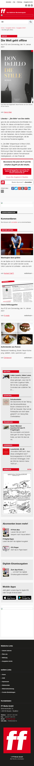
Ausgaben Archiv (28, 2)
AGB (3, 678)
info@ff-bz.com (10, 719)
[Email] (2, 191)
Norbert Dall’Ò (9, 273)
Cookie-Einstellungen (8, 692)
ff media (6, 315)
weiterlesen (28, 273)
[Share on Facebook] (12, 188)
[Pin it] (25, 188)
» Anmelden (28, 182)
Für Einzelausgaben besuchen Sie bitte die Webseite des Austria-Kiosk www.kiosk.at (17, 171)
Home (2, 28)
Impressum (5, 681)
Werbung (19, 2)
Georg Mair (8, 112)
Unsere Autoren (7, 650)
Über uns (5, 654)
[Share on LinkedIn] (29, 188)
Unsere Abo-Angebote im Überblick (17, 177)
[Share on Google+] (19, 188)
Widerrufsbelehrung (8, 689)
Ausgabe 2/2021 (21, 28)
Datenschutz (6, 685)
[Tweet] (16, 188)
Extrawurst (7, 357)
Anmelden (8, 2)
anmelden (14, 222)
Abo (14, 2)
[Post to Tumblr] (22, 188)
